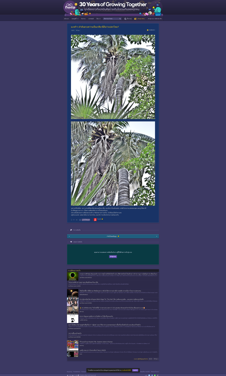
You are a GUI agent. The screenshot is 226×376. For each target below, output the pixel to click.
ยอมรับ (135, 370)
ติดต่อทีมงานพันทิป (145, 371)
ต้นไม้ (73, 30)
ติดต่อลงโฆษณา (155, 371)
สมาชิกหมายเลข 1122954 (74, 286)
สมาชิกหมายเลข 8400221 (86, 277)
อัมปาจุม (82, 311)
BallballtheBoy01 (84, 294)
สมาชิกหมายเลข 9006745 (74, 328)
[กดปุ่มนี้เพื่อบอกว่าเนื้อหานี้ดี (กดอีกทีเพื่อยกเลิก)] (74, 220)
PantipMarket (76, 371)
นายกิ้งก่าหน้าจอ (83, 320)
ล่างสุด (75, 375)
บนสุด (70, 375)
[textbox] (112, 18)
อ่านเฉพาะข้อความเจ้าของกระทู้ (88, 375)
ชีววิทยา (78, 30)
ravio (81, 354)
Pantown (83, 371)
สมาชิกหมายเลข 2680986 (74, 337)
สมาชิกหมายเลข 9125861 (86, 303)
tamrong (82, 345)
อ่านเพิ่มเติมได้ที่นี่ (126, 370)
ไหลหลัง (99, 219)
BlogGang (69, 371)
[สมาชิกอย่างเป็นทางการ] (102, 219)
